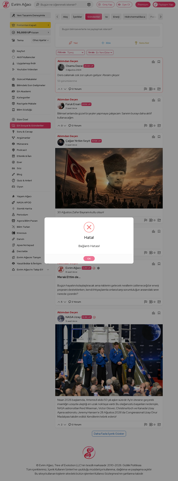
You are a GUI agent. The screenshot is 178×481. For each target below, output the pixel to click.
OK (89, 258)
